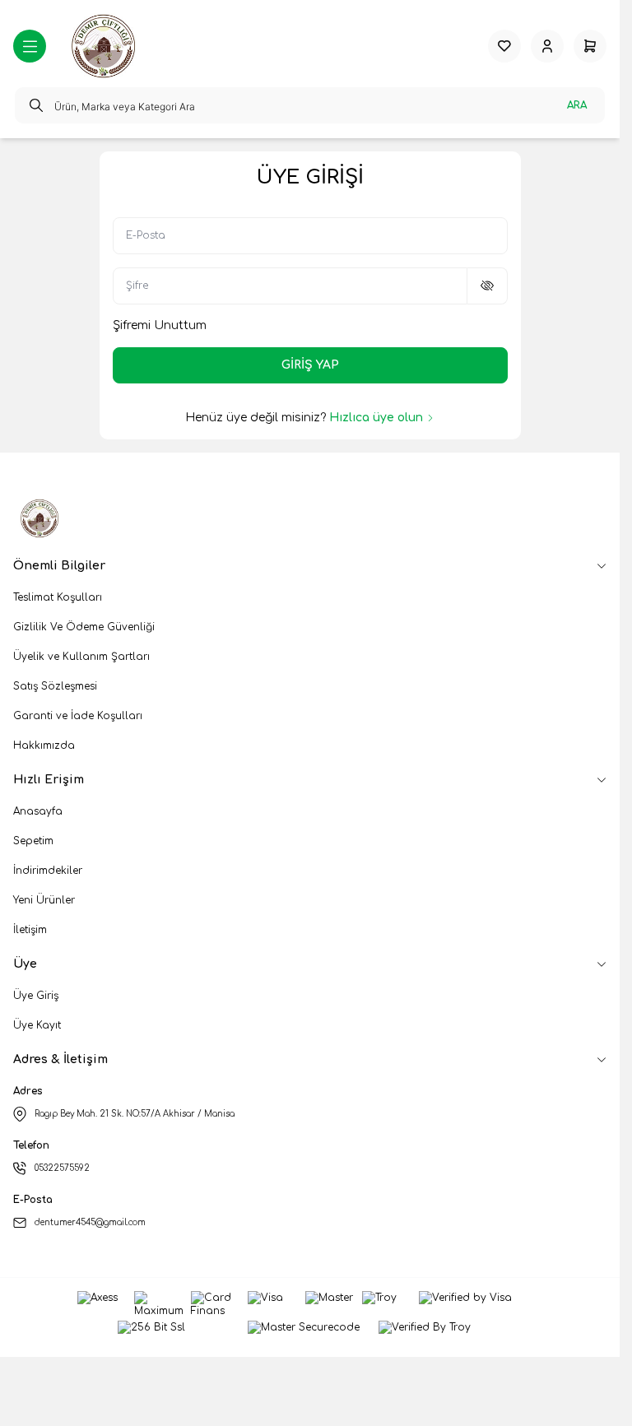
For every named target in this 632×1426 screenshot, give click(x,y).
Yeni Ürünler (44, 900)
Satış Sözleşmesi (55, 686)
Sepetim (33, 841)
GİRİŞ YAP (310, 365)
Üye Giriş (35, 995)
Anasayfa (38, 811)
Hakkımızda (44, 745)
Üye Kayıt (37, 1025)
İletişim (30, 930)
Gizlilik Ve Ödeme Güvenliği (84, 627)
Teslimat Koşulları (57, 597)
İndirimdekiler (47, 870)
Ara (577, 105)
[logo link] (105, 46)
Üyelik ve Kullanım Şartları (81, 656)
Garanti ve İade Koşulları (77, 716)
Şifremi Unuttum (160, 325)
